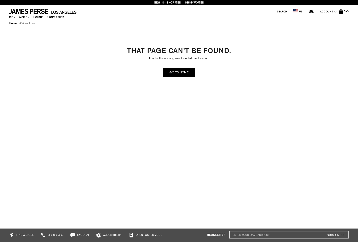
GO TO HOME (179, 72)
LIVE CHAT (83, 235)
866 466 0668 (55, 235)
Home (13, 23)
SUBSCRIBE (335, 235)
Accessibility (112, 235)
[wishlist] (311, 11)
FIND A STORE (25, 235)
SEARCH (282, 11)
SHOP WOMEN (194, 2)
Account (326, 11)
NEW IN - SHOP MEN (167, 2)
